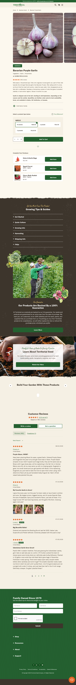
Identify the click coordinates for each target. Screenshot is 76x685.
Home (14, 10)
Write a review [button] (26, 426)
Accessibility (42, 669)
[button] (17, 79)
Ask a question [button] (50, 426)
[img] (17, 446)
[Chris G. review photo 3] (39, 509)
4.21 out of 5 (43, 417)
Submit (38, 626)
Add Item (53, 159)
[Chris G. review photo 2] (28, 509)
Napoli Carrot (27, 166)
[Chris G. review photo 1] (17, 509)
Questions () (31, 433)
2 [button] (35, 576)
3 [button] (38, 576)
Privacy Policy (22, 669)
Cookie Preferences (52, 669)
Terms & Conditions (33, 669)
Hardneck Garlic (23, 10)
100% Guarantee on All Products (45, 1)
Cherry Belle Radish (30, 175)
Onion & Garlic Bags (30, 158)
